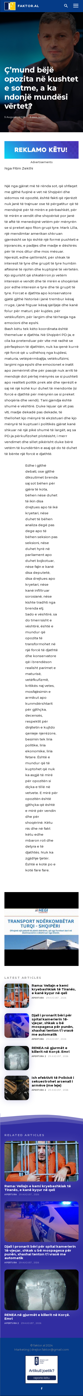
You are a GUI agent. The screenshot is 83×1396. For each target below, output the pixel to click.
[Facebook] (41, 1388)
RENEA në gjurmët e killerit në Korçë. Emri (50, 1050)
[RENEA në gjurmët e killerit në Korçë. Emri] (16, 1058)
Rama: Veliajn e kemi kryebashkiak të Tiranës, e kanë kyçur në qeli (54, 989)
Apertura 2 (39, 1056)
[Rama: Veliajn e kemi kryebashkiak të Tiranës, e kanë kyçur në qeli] (16, 996)
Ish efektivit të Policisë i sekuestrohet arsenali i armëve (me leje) (53, 1081)
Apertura (38, 998)
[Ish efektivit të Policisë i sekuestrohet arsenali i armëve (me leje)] (16, 1088)
